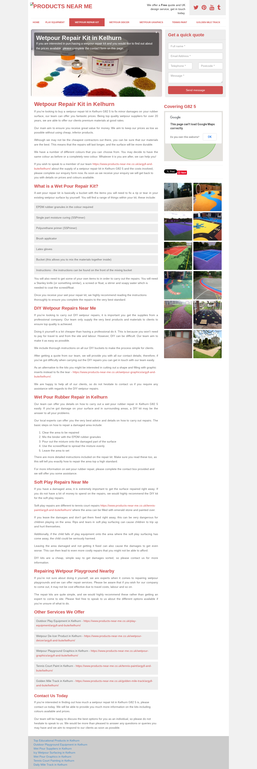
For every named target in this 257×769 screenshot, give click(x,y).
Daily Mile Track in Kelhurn (50, 764)
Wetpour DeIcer (119, 22)
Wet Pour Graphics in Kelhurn (52, 756)
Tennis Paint (179, 22)
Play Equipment (55, 22)
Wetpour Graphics (151, 22)
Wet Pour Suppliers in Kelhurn (53, 748)
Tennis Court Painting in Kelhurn (54, 760)
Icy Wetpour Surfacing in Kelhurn (54, 752)
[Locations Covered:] (33, 3)
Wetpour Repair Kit (87, 22)
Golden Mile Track (208, 22)
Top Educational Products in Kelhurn (57, 740)
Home (36, 22)
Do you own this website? (184, 137)
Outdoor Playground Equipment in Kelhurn (60, 744)
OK (210, 136)
